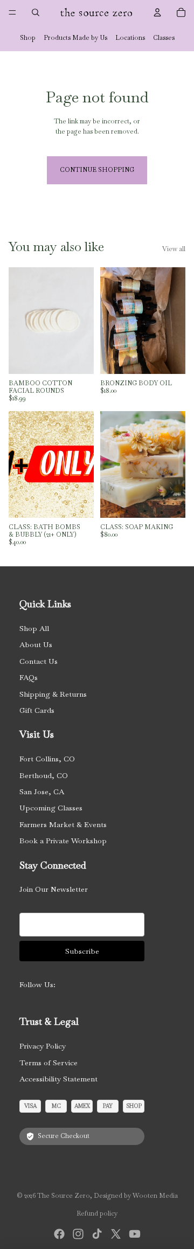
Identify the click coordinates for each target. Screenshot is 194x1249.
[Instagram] (78, 1233)
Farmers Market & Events (63, 824)
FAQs (28, 677)
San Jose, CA (41, 791)
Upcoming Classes (50, 808)
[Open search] (35, 12)
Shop (28, 37)
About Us (35, 644)
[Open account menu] (157, 12)
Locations (130, 37)
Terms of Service (48, 1062)
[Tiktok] (97, 1233)
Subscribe (82, 951)
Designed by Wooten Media (136, 1195)
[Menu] (12, 12)
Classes (164, 37)
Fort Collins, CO (47, 759)
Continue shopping (97, 169)
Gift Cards (36, 710)
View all (173, 249)
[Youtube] (134, 1233)
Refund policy (97, 1213)
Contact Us (38, 661)
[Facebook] (59, 1233)
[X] (115, 1233)
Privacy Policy (42, 1046)
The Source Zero (63, 1195)
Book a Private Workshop (63, 840)
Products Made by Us (75, 37)
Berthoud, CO (43, 775)
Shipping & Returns (53, 694)
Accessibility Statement (58, 1079)
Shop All (34, 628)
